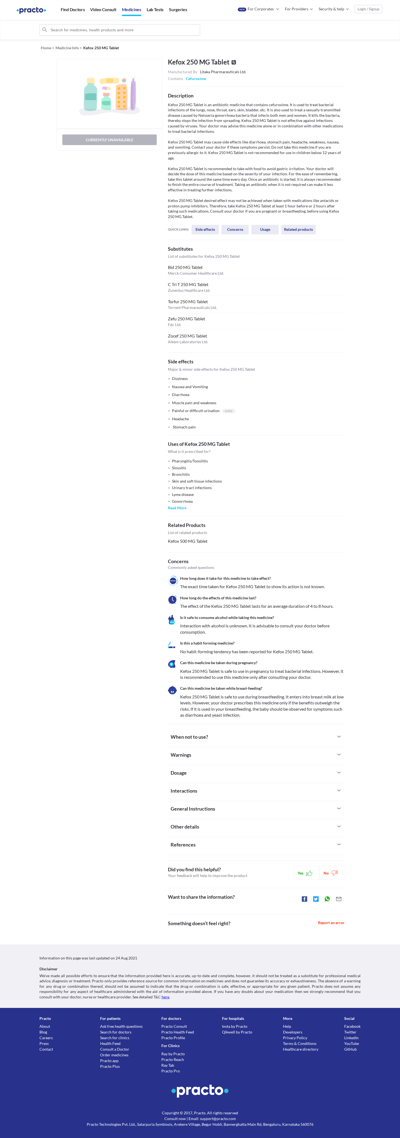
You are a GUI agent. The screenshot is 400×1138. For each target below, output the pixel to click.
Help (287, 1026)
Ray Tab (167, 1065)
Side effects (205, 229)
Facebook (352, 1026)
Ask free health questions (121, 1026)
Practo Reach (172, 1059)
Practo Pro (170, 1071)
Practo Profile (173, 1037)
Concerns (235, 229)
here (165, 997)
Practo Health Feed (177, 1032)
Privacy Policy (295, 1037)
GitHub (350, 1049)
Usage (265, 229)
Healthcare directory (300, 1049)
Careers (46, 1037)
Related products (298, 229)
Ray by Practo (173, 1053)
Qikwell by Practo (237, 1032)
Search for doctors (115, 1032)
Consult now (175, 1118)
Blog (43, 1032)
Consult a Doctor (114, 1049)
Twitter (350, 1032)
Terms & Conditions (299, 1043)
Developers (292, 1032)
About (44, 1026)
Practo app (109, 1060)
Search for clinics (114, 1037)
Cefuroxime (196, 78)
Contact (46, 1049)
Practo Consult (174, 1026)
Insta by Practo (234, 1026)
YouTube (351, 1043)
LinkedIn (351, 1037)
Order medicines (114, 1055)
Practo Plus (110, 1066)
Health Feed (110, 1043)
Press (44, 1043)
